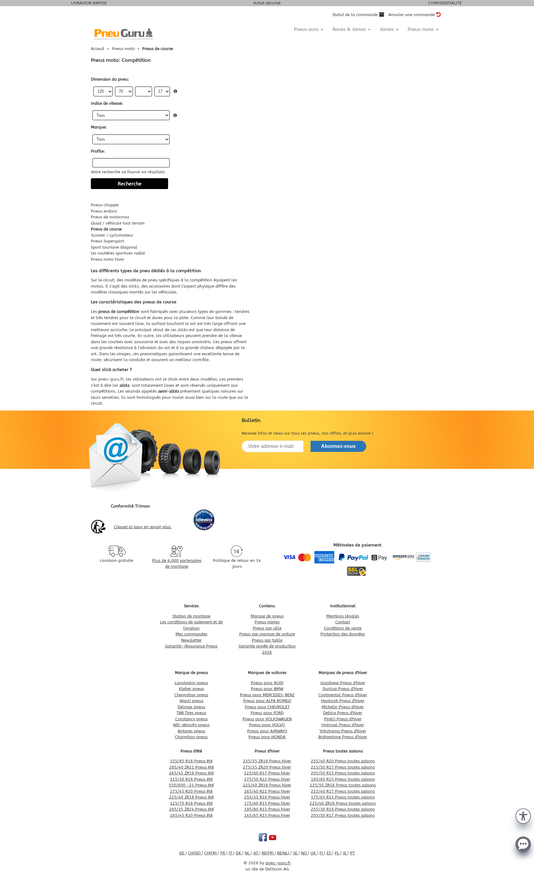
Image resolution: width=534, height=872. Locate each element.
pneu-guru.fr (110, 379)
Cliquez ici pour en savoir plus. (143, 526)
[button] (523, 815)
